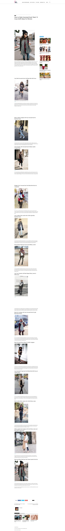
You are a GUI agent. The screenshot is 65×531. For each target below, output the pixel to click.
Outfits (15, 15)
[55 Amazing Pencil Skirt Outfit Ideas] (45, 49)
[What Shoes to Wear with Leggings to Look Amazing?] (45, 66)
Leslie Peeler (20, 507)
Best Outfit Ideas (32, 2)
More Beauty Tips (42, 2)
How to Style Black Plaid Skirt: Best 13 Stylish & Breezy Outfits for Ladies (19, 504)
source (15, 101)
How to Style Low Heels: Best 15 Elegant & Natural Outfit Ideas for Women (17, 521)
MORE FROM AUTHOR (22, 513)
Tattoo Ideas (37, 2)
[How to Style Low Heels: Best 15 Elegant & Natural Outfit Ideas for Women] (18, 517)
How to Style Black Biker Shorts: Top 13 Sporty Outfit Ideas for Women (33, 504)
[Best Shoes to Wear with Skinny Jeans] (45, 75)
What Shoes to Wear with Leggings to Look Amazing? (45, 70)
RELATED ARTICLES (17, 513)
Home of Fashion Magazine (25, 2)
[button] (50, 2)
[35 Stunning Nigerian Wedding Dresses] (45, 58)
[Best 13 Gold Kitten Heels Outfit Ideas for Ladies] (34, 517)
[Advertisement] (32, 9)
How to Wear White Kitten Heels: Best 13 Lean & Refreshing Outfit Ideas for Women (26, 521)
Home (15, 14)
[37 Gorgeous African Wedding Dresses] (45, 40)
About (47, 2)
